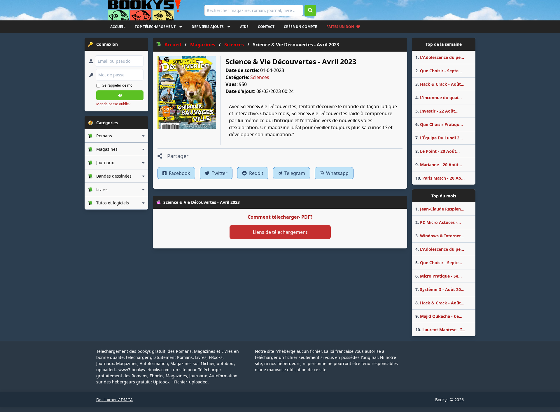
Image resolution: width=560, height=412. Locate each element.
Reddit (255, 173)
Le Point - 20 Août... (437, 151)
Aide (244, 26)
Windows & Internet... (439, 236)
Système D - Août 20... (439, 289)
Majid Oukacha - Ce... (438, 316)
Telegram (294, 173)
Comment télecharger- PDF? (280, 217)
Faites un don (340, 26)
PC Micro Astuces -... (438, 222)
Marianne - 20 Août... (438, 164)
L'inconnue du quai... (438, 97)
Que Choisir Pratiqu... (439, 124)
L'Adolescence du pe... (439, 57)
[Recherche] (310, 10)
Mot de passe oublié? (113, 103)
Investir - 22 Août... (437, 111)
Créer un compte (300, 26)
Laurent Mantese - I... (440, 329)
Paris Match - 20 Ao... (440, 178)
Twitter (219, 173)
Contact (266, 26)
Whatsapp (337, 173)
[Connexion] (120, 95)
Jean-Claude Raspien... (439, 209)
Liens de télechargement (280, 232)
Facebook (179, 173)
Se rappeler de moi (117, 85)
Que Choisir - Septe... (438, 70)
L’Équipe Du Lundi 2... (439, 138)
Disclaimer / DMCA (114, 399)
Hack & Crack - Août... (439, 84)
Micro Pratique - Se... (438, 276)
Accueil (117, 26)
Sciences (259, 77)
